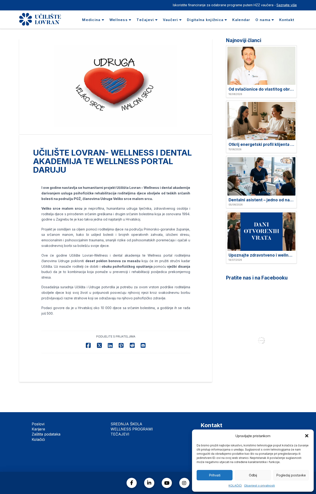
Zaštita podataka (46, 434)
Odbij (253, 475)
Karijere (38, 429)
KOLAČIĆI (235, 485)
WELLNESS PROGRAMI (132, 429)
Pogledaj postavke (291, 475)
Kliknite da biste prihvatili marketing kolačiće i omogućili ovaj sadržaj (262, 340)
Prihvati (214, 475)
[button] (306, 435)
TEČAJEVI (120, 434)
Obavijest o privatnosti (259, 485)
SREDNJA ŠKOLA (126, 424)
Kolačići (38, 439)
